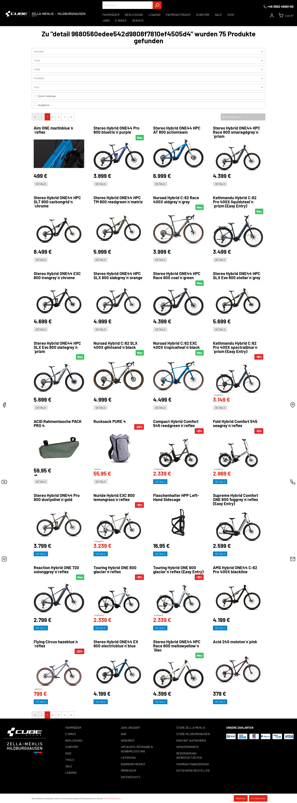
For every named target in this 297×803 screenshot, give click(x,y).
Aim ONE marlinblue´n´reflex (53, 130)
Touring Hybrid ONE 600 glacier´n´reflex (115, 570)
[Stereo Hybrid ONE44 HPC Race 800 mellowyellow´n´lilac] (178, 674)
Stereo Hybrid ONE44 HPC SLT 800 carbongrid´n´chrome (57, 202)
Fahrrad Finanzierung (192, 764)
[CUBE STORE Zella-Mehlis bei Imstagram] (4, 560)
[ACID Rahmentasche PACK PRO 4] (59, 448)
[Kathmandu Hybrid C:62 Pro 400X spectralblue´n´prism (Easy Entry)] (238, 376)
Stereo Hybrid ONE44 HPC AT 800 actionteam (176, 130)
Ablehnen (241, 798)
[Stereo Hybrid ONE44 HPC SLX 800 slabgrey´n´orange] (119, 299)
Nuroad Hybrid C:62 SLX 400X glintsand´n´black (116, 345)
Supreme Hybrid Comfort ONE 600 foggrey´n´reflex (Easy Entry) (235, 499)
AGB (123, 734)
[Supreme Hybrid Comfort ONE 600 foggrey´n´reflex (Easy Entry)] (238, 524)
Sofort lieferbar (47, 96)
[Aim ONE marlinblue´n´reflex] (59, 154)
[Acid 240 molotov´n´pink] (238, 667)
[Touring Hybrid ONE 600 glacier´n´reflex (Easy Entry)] (178, 597)
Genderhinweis (187, 746)
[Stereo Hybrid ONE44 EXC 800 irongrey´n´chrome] (59, 299)
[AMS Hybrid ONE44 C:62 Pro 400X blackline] (238, 595)
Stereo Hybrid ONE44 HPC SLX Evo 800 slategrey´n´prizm (57, 347)
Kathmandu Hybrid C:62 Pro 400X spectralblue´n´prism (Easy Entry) (235, 347)
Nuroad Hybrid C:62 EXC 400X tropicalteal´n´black (176, 345)
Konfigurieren (258, 798)
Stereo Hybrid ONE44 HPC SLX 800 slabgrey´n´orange (118, 275)
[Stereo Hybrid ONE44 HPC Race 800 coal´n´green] (178, 302)
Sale (68, 766)
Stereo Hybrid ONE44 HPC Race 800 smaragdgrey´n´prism (236, 132)
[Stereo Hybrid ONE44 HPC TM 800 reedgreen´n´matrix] (119, 226)
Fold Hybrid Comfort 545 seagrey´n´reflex (235, 423)
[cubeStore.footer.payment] (24, 740)
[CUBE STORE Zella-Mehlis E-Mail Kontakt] (292, 560)
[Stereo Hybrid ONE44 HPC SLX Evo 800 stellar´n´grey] (238, 299)
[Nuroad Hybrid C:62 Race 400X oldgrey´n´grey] (178, 229)
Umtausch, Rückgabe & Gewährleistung (137, 749)
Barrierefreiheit (133, 764)
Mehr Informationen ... (113, 798)
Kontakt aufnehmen (191, 740)
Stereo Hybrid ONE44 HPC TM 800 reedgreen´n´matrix (118, 200)
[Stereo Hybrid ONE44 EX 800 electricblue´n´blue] (119, 669)
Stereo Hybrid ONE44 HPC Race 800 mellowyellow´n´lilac (176, 646)
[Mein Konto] (271, 15)
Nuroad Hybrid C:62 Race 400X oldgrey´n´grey (176, 200)
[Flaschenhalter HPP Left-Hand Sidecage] (178, 522)
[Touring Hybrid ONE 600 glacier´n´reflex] (119, 597)
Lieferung (128, 757)
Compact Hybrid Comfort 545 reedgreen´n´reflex (176, 423)
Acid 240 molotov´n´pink (235, 642)
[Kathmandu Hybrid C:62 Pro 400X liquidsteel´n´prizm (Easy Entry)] (238, 231)
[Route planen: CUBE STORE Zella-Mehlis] (292, 406)
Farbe (37, 60)
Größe (37, 69)
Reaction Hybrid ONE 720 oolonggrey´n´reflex (56, 570)
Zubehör (71, 746)
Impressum (128, 770)
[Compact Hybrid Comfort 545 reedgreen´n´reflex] (178, 450)
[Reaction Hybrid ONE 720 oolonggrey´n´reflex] (59, 598)
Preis (36, 87)
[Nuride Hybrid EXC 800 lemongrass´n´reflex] (119, 524)
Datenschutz (130, 777)
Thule (69, 759)
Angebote (43, 105)
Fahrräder (73, 727)
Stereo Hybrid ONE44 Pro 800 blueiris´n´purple (116, 130)
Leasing (70, 772)
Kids (68, 753)
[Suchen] (157, 5)
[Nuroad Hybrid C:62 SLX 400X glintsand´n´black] (119, 376)
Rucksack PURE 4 (110, 421)
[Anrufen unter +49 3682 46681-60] (292, 483)
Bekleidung (73, 740)
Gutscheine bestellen (193, 770)
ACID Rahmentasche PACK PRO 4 (58, 423)
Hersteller (39, 51)
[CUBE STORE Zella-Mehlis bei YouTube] (4, 483)
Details (41, 183)
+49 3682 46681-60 (280, 6)
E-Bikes (70, 734)
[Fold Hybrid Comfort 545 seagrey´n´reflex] (238, 450)
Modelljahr (39, 78)
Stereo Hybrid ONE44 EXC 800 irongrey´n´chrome (57, 275)
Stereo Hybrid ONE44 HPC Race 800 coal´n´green (176, 275)
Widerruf (128, 740)
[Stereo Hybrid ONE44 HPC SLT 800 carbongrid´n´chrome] (59, 228)
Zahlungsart (130, 727)
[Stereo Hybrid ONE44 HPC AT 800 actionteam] (178, 154)
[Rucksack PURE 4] (119, 448)
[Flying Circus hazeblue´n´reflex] (59, 671)
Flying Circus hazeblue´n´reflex (56, 644)
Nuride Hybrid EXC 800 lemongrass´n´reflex (114, 497)
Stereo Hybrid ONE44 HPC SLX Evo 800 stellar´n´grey (236, 275)
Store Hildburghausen (193, 734)
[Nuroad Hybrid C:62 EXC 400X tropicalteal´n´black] (178, 376)
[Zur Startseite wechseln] (45, 14)
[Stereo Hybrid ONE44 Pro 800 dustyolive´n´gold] (59, 522)
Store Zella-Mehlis (190, 727)
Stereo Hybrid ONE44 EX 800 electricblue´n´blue (116, 644)
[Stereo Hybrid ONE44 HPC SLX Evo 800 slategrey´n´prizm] (59, 378)
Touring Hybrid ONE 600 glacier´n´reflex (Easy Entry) (178, 570)
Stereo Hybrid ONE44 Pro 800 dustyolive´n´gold (57, 497)
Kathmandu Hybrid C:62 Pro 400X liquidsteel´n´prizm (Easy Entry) (234, 202)
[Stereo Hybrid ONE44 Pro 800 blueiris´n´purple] (119, 156)
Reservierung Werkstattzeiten (189, 755)
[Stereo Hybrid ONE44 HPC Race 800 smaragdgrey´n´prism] (238, 156)
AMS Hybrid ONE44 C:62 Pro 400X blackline (235, 570)
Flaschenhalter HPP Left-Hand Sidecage (176, 497)
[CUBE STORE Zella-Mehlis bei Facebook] (4, 406)
